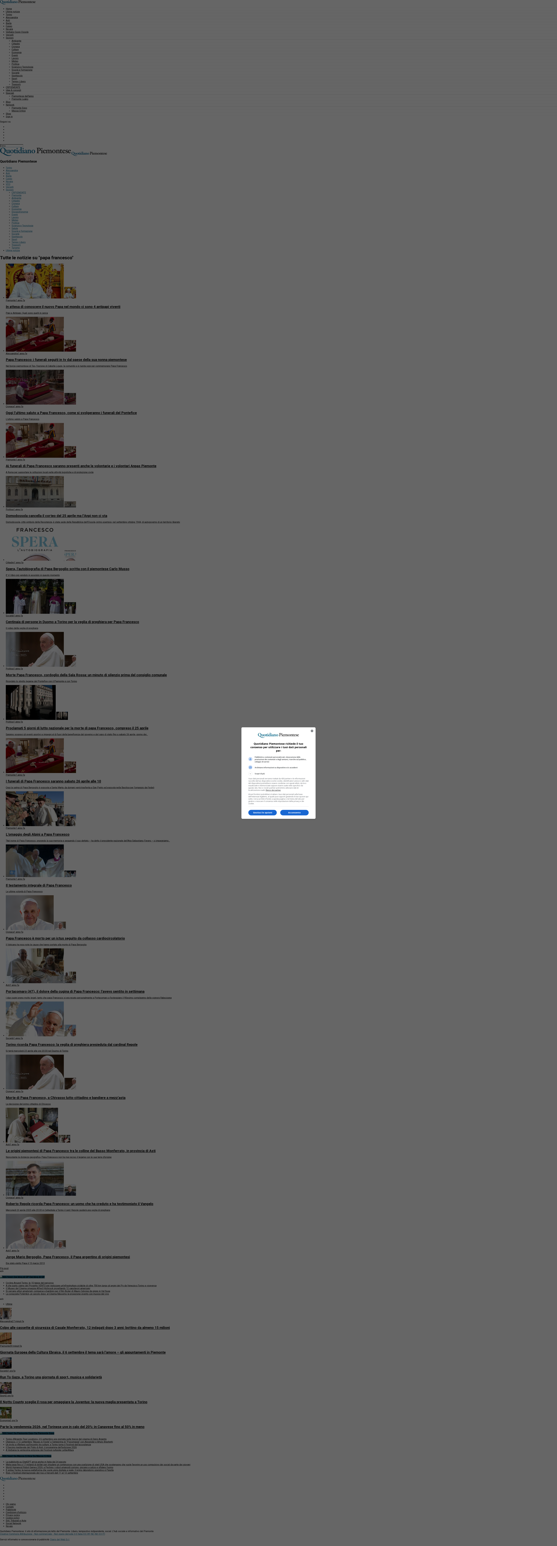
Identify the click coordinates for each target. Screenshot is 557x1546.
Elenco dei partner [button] (273, 790)
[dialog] (278, 773)
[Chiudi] (312, 731)
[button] (278, 774)
